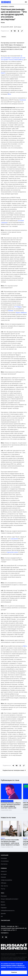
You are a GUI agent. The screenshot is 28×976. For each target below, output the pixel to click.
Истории (3, 874)
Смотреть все (5, 920)
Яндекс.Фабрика (21, 312)
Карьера (11, 6)
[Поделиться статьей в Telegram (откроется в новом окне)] (11, 30)
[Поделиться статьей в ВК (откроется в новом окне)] (14, 30)
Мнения (3, 877)
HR (2, 916)
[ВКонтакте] (6, 937)
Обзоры (3, 883)
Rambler (10, 310)
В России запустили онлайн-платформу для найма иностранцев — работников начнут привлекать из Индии (10, 842)
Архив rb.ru (4, 6)
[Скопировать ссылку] (21, 30)
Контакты (4, 864)
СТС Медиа (18, 307)
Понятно (14, 972)
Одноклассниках (12, 552)
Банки (3, 902)
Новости (4, 871)
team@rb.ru (4, 932)
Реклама (4, 896)
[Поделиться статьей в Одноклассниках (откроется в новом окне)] (18, 30)
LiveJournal (14, 538)
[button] (26, 2)
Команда (4, 858)
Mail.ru (25, 646)
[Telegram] (2, 937)
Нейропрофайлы (6, 880)
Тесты (3, 888)
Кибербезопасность (7, 910)
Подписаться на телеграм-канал (13, 770)
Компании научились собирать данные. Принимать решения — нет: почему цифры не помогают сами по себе (11, 805)
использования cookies (8, 965)
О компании (5, 861)
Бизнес (3, 904)
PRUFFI (3, 73)
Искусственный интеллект (9, 899)
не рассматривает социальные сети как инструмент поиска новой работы (13, 57)
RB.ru (9, 94)
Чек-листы (4, 886)
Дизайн (3, 913)
